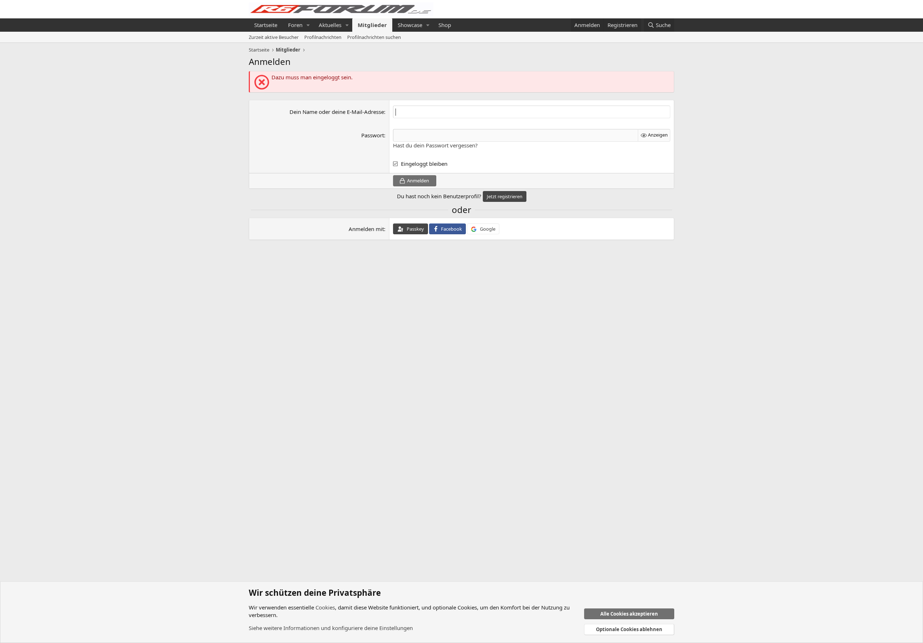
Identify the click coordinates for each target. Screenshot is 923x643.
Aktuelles (330, 24)
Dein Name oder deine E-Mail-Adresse (337, 111)
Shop (444, 24)
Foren (295, 24)
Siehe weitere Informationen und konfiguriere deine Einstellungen (331, 627)
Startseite (265, 24)
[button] (308, 25)
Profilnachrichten (322, 37)
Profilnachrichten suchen (374, 37)
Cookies (325, 607)
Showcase (410, 24)
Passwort (372, 135)
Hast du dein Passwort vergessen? (435, 145)
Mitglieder (372, 24)
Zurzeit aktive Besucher (274, 37)
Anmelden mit (366, 228)
